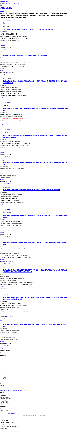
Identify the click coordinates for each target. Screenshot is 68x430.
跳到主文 (2, 11)
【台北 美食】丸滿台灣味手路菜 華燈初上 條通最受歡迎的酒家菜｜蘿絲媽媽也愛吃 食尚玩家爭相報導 (31, 190)
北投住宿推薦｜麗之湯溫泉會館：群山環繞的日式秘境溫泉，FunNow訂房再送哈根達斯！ (28, 29)
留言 (9, 47)
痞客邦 (7, 47)
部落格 (4, 23)
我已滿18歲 (2, 428)
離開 (6, 428)
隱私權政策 (40, 415)
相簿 (3, 22)
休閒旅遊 (9, 20)
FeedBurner (13, 413)
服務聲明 (44, 415)
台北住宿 (8, 49)
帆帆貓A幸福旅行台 (7, 8)
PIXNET (26, 415)
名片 (3, 24)
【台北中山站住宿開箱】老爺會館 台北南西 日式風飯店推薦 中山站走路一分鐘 (25, 55)
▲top (1, 51)
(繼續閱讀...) (2, 45)
